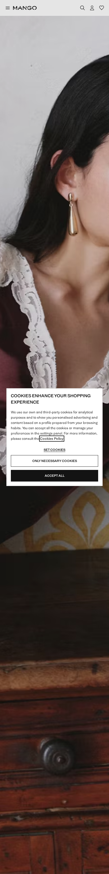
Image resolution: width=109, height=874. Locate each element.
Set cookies (54, 450)
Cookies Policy (51, 438)
